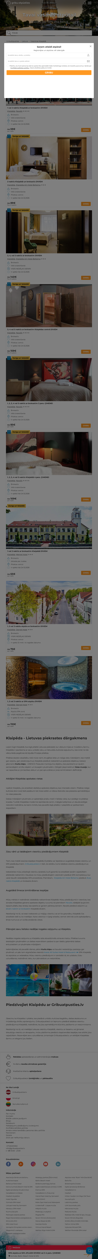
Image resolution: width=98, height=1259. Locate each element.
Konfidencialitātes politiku (20, 68)
